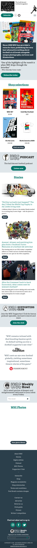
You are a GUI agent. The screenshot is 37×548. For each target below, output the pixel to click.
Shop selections (18, 84)
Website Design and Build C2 (18, 546)
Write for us (18, 504)
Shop (18, 479)
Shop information (18, 485)
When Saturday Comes (7, 6)
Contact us (18, 498)
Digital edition (18, 460)
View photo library (18, 442)
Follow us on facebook (18, 524)
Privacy (18, 510)
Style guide (18, 507)
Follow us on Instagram (12, 524)
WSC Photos (18, 407)
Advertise (18, 501)
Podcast (18, 463)
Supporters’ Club (18, 469)
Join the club (18, 323)
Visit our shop (18, 147)
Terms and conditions (18, 488)
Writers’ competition (18, 513)
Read (5, 217)
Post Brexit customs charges (18, 491)
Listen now (18, 168)
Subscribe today (11, 75)
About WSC (18, 454)
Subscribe (7, 15)
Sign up (28, 399)
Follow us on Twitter (24, 524)
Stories (18, 177)
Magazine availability (18, 482)
